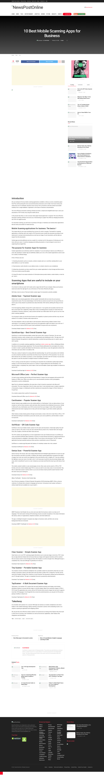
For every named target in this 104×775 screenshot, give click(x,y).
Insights (54, 14)
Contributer (46, 40)
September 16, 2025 (82, 149)
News (17, 14)
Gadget (50, 737)
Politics (59, 730)
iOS (32, 328)
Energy (50, 724)
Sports (58, 746)
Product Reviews (59, 733)
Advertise (29, 1)
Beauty (40, 741)
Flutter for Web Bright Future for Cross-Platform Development (56, 684)
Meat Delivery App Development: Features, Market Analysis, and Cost (56, 668)
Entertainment (29, 14)
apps (23, 618)
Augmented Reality (42, 737)
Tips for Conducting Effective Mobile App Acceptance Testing (28, 676)
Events (60, 14)
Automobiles (42, 739)
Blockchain (42, 747)
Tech (21, 14)
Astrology (41, 735)
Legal (49, 750)
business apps (29, 618)
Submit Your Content (16, 1)
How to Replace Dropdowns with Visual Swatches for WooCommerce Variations (84, 155)
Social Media (60, 744)
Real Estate (59, 735)
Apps (62, 40)
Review (43, 14)
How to (50, 746)
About (38, 1)
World (58, 759)
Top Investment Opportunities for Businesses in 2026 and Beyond (84, 163)
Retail (58, 737)
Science (59, 740)
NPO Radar (59, 724)
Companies (42, 754)
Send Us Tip (34, 1)
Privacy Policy (67, 767)
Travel (58, 753)
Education (41, 758)
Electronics (42, 760)
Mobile (50, 756)
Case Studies (42, 752)
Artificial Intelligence (42, 733)
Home (13, 14)
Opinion (59, 726)
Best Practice (42, 743)
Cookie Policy (74, 767)
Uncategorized (60, 755)
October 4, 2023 (52, 678)
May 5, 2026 (72, 141)
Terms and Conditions (58, 767)
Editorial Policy (23, 1)
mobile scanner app (46, 344)
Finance (50, 732)
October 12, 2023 (25, 679)
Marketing (50, 754)
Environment (51, 728)
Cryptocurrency (43, 756)
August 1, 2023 (52, 687)
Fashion (50, 730)
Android (28, 328)
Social (58, 742)
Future (48, 14)
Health (49, 743)
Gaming (50, 739)
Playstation (60, 728)
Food (49, 734)
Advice (40, 724)
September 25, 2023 (26, 686)
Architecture (42, 730)
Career (41, 750)
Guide (49, 741)
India (49, 748)
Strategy (59, 749)
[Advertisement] (38, 75)
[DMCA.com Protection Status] (24, 739)
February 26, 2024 (53, 671)
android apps (18, 618)
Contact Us (42, 1)
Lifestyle (37, 14)
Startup (59, 748)
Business (41, 749)
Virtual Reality (60, 757)
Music (49, 757)
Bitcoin (41, 745)
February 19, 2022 (55, 40)
